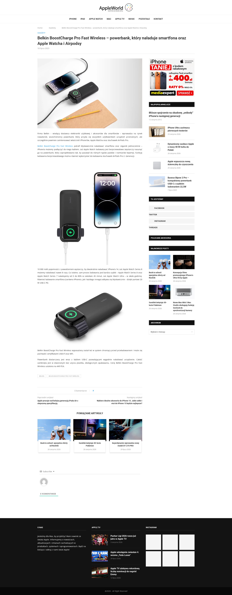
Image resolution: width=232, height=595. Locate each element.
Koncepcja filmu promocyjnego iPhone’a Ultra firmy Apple (183, 275)
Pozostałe (144, 19)
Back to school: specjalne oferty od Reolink (157, 275)
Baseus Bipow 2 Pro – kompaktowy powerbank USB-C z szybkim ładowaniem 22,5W (180, 182)
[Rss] (49, 7)
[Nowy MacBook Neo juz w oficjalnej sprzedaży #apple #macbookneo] (187, 542)
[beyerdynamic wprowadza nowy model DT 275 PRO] (125, 430)
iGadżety (52, 28)
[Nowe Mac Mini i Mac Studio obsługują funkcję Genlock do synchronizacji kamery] (184, 292)
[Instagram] (44, 7)
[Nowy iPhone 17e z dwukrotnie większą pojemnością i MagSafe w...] (170, 559)
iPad (83, 19)
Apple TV (119, 19)
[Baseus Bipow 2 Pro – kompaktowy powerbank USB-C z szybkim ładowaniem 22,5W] (157, 181)
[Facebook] (38, 7)
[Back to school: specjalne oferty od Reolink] (54, 430)
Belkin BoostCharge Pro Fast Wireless (55, 146)
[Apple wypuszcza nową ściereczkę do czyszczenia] (157, 165)
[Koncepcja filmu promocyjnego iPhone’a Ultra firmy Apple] (184, 262)
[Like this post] (95, 390)
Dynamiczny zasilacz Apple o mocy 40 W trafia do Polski (181, 147)
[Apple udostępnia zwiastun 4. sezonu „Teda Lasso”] (100, 556)
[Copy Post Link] (102, 390)
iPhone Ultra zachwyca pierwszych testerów (179, 129)
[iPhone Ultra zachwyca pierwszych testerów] (157, 131)
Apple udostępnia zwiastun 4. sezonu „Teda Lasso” (124, 553)
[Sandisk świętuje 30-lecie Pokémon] (89, 430)
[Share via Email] (105, 390)
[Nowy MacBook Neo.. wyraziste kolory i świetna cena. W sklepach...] (153, 559)
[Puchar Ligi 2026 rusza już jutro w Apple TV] (100, 540)
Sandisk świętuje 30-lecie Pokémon (158, 303)
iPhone (73, 19)
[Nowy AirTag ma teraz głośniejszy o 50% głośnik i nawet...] (187, 559)
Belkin (41, 376)
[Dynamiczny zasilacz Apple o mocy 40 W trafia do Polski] (157, 148)
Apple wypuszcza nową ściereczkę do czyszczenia (180, 163)
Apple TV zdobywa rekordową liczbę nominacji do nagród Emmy (124, 571)
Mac (109, 19)
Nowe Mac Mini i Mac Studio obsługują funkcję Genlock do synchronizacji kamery (183, 306)
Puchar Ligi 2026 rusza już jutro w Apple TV (123, 537)
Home (39, 28)
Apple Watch (96, 19)
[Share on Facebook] (98, 390)
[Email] (52, 7)
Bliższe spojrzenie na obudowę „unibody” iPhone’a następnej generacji (171, 114)
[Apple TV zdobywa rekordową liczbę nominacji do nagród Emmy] (100, 572)
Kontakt (158, 19)
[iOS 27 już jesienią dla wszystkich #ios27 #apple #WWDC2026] (170, 542)
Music (131, 19)
